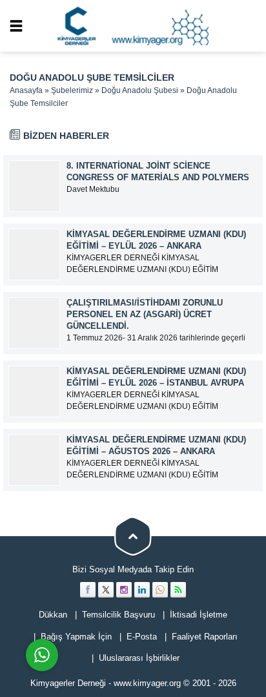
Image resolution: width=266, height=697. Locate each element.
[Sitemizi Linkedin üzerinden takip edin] (142, 590)
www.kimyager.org (147, 683)
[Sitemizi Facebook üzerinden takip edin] (88, 590)
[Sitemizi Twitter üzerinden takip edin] (106, 590)
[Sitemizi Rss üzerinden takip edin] (178, 590)
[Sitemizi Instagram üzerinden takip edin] (124, 590)
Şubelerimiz (72, 90)
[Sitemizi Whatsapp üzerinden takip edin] (160, 590)
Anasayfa (26, 90)
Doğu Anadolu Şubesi (139, 90)
